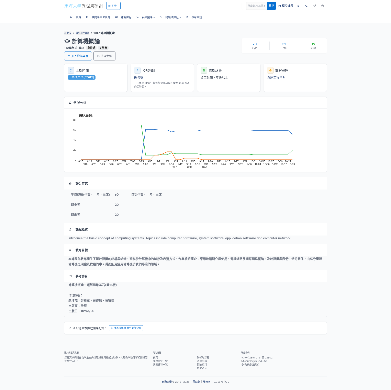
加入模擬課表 (79, 56)
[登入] (298, 6)
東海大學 (167, 381)
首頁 (68, 33)
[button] (145, 17)
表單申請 (202, 361)
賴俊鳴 (138, 77)
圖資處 (196, 381)
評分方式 (82, 183)
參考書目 (82, 276)
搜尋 (271, 5)
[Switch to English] (306, 6)
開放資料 (202, 364)
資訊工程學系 (82, 33)
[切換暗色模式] (323, 6)
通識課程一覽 (160, 364)
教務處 (206, 381)
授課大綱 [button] (106, 56)
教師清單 (202, 368)
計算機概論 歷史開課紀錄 (127, 328)
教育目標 (82, 250)
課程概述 (82, 229)
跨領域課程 (203, 357)
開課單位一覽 (160, 361)
